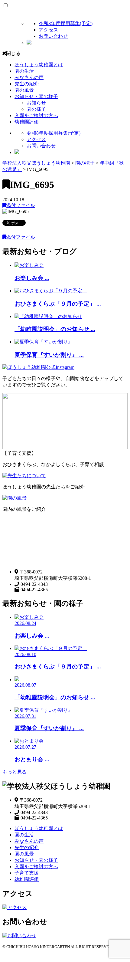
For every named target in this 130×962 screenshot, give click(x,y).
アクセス (48, 29)
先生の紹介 (27, 83)
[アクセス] (14, 907)
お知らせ (36, 102)
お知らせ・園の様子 (36, 96)
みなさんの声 (29, 77)
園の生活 (24, 71)
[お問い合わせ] (19, 935)
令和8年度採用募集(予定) (66, 23)
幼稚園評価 (27, 121)
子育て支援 (27, 872)
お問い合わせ (53, 36)
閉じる (13, 53)
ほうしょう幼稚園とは (39, 64)
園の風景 (24, 90)
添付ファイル (20, 205)
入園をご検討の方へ (36, 115)
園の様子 (36, 109)
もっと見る (14, 771)
